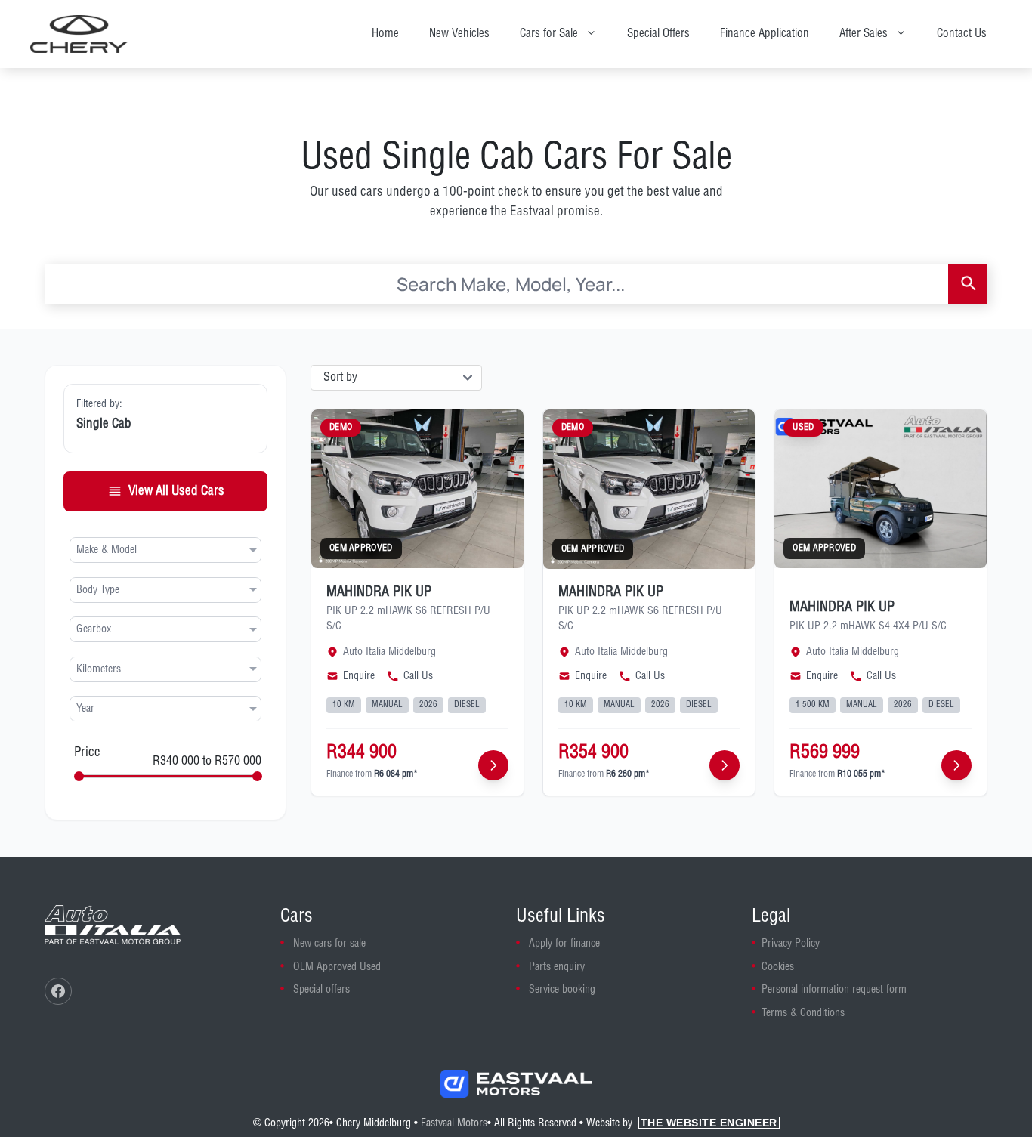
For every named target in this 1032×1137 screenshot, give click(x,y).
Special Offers (658, 34)
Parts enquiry (557, 967)
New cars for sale (329, 943)
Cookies (778, 967)
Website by (681, 1123)
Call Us (418, 676)
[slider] (79, 776)
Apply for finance (564, 943)
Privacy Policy (791, 943)
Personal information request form (834, 989)
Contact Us (962, 34)
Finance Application (764, 34)
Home (385, 34)
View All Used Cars (176, 491)
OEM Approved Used (337, 967)
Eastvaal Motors (454, 1123)
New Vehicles (459, 34)
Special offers (321, 989)
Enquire (359, 676)
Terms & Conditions (803, 1013)
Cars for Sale (549, 34)
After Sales (863, 34)
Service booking (562, 989)
